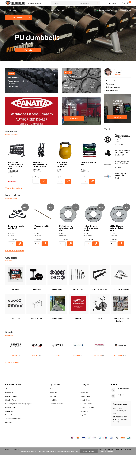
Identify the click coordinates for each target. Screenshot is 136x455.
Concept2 (78, 355)
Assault (16, 355)
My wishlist (53, 400)
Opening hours (10, 407)
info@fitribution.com (124, 395)
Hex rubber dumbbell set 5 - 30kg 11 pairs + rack (15, 165)
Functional (15, 318)
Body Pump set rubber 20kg (120, 175)
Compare (14, 177)
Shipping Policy (10, 400)
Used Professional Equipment (121, 319)
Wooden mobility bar (41, 227)
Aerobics (15, 289)
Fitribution (120, 355)
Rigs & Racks (36, 318)
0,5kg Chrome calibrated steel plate (91, 228)
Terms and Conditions (13, 418)
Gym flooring (57, 318)
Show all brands (12, 362)
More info (28, 50)
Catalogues (9, 393)
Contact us (118, 75)
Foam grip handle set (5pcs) (16, 227)
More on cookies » (107, 451)
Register (52, 389)
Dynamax (99, 355)
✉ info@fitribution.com (123, 10)
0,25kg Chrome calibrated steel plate (66, 228)
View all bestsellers (13, 188)
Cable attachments (121, 289)
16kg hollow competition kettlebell (62, 164)
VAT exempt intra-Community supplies (18, 404)
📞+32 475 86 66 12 (34, 3)
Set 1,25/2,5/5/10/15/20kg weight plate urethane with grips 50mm (122, 138)
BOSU (57, 355)
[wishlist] (124, 3)
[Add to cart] (43, 181)
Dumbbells (36, 289)
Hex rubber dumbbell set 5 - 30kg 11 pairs (122, 151)
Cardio (99, 318)
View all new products (14, 251)
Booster (36, 355)
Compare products (56, 404)
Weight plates (57, 289)
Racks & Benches (99, 289)
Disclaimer (9, 422)
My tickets (53, 396)
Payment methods (11, 396)
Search (97, 3)
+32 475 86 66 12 (123, 389)
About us (8, 389)
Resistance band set (88, 163)
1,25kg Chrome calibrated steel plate (116, 228)
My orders (53, 393)
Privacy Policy (10, 415)
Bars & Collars (78, 289)
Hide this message (88, 451)
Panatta (78, 318)
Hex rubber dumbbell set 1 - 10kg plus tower (40, 164)
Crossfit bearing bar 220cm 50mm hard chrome (122, 163)
